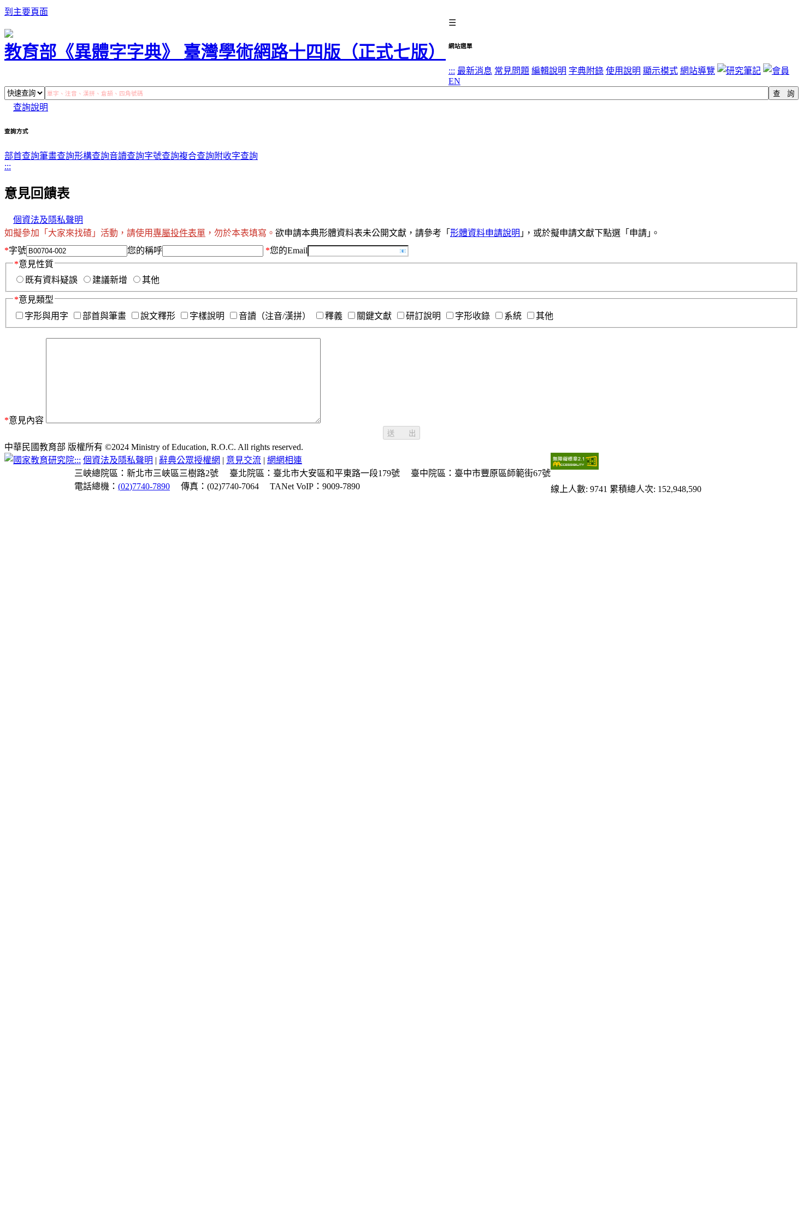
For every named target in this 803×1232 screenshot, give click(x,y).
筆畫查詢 (56, 156)
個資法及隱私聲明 (48, 219)
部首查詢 (21, 156)
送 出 (401, 433)
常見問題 (511, 70)
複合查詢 (196, 156)
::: (451, 70)
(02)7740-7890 (144, 486)
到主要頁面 (26, 11)
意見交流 (243, 460)
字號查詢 (161, 156)
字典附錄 (586, 70)
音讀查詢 (126, 156)
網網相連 (284, 460)
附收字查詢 (236, 156)
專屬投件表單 (179, 233)
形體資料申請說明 (485, 233)
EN (454, 81)
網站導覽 (697, 70)
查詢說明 (30, 107)
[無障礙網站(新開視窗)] (575, 466)
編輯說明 (549, 70)
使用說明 (623, 70)
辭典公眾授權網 (189, 460)
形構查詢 (91, 156)
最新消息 (474, 70)
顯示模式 (660, 70)
